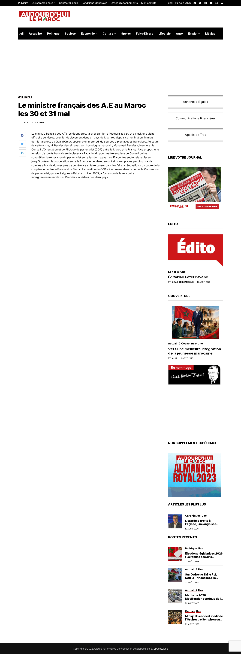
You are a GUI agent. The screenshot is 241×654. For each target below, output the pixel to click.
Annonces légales (195, 102)
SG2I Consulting (159, 648)
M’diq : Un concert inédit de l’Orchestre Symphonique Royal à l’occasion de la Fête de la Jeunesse (204, 621)
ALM (26, 122)
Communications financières (196, 118)
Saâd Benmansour (183, 282)
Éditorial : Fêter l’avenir (188, 277)
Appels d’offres (195, 135)
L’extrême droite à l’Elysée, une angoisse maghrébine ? (200, 524)
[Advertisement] (95, 192)
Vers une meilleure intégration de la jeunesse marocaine (194, 351)
